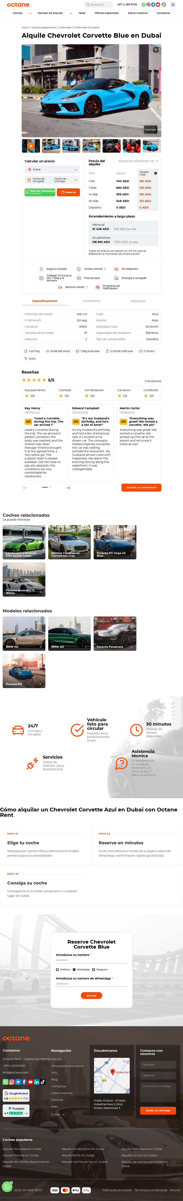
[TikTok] (43, 1082)
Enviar (92, 995)
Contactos (58, 1086)
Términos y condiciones (151, 1190)
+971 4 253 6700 (127, 4)
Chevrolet (65, 27)
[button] (45, 487)
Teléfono (65, 970)
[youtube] (158, 4)
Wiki (54, 1106)
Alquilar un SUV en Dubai (139, 1155)
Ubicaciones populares (67, 1066)
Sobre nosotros (62, 1093)
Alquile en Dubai (22, 1149)
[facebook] (24, 1082)
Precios (56, 1059)
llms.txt (175, 1190)
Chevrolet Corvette (87, 27)
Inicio (25, 27)
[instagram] (148, 4)
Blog (54, 1079)
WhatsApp (83, 970)
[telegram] (153, 4)
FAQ (54, 1072)
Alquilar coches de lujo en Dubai (85, 1161)
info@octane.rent (15, 1072)
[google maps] (164, 4)
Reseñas (57, 1100)
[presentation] (27, 91)
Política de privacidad (117, 1190)
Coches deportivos (44, 27)
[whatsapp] (143, 4)
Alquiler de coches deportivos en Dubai (26, 1164)
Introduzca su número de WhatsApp (84, 978)
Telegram (102, 970)
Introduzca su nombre (73, 955)
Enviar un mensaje (158, 1110)
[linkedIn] (36, 1082)
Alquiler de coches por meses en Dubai (144, 1164)
